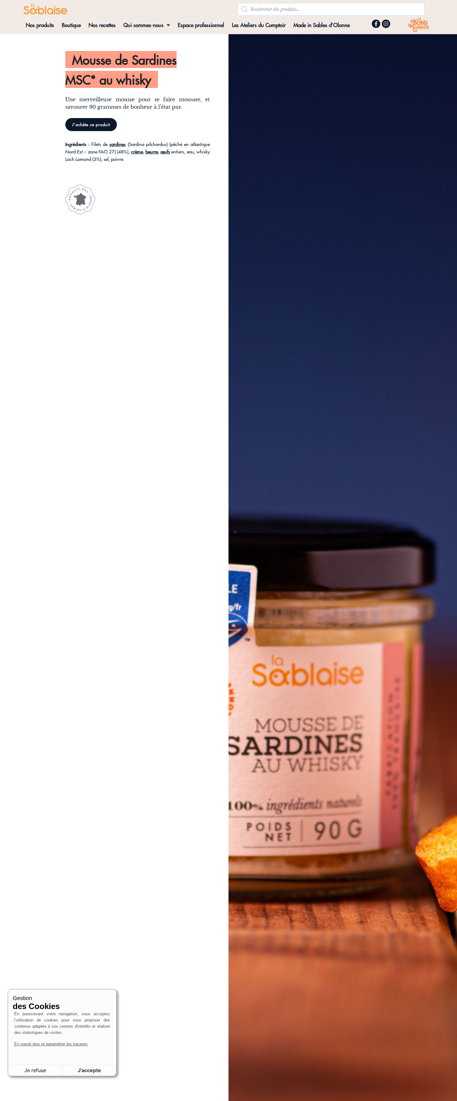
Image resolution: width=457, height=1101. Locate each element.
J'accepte (89, 1070)
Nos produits (40, 25)
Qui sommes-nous (143, 25)
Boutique (71, 25)
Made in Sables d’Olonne (321, 25)
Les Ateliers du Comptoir (259, 25)
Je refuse (35, 1070)
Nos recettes (102, 25)
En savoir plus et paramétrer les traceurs (51, 1044)
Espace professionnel (201, 25)
